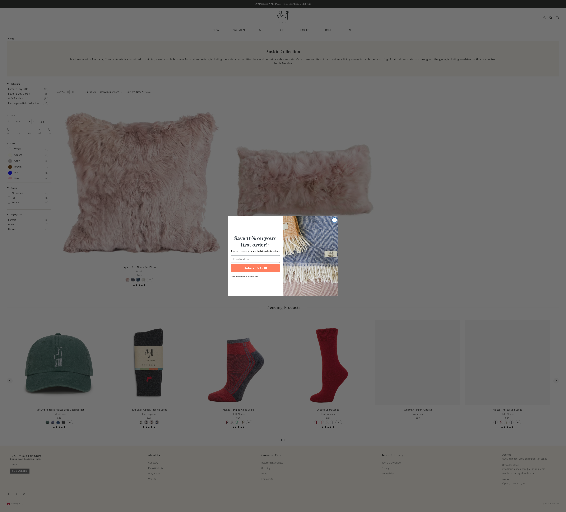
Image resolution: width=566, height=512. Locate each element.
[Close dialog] (334, 220)
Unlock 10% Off (255, 268)
